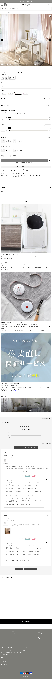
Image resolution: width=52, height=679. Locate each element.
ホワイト (4, 93)
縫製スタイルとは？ (47, 98)
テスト (6, 12)
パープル (26, 93)
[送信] (26, 647)
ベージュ (11, 93)
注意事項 (3, 191)
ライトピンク (18, 93)
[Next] (50, 40)
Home (2, 12)
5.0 (31, 426)
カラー (2, 90)
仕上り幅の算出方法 (47, 105)
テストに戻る (27, 621)
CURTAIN (3, 661)
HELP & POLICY (5, 668)
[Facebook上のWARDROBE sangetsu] (4, 657)
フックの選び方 (48, 137)
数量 (2, 155)
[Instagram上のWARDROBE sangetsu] (2, 657)
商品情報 (3, 187)
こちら (14, 390)
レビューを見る (15, 86)
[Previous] (2, 40)
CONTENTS (4, 664)
